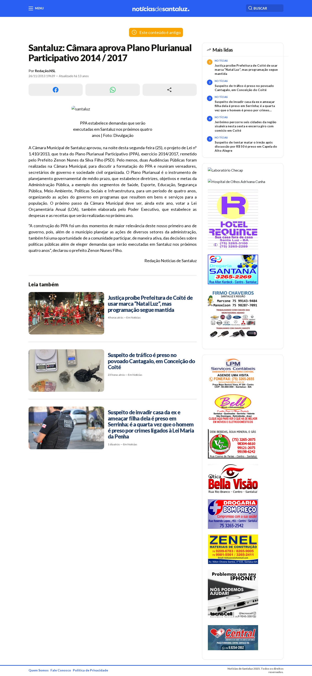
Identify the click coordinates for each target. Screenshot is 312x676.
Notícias (221, 60)
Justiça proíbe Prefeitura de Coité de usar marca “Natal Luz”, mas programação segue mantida (246, 70)
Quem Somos (39, 670)
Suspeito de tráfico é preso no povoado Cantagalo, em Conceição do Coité (244, 88)
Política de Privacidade (90, 670)
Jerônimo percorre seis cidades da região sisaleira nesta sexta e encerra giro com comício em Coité (245, 126)
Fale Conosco (60, 670)
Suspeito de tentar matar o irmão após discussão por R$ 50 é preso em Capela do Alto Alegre (246, 147)
